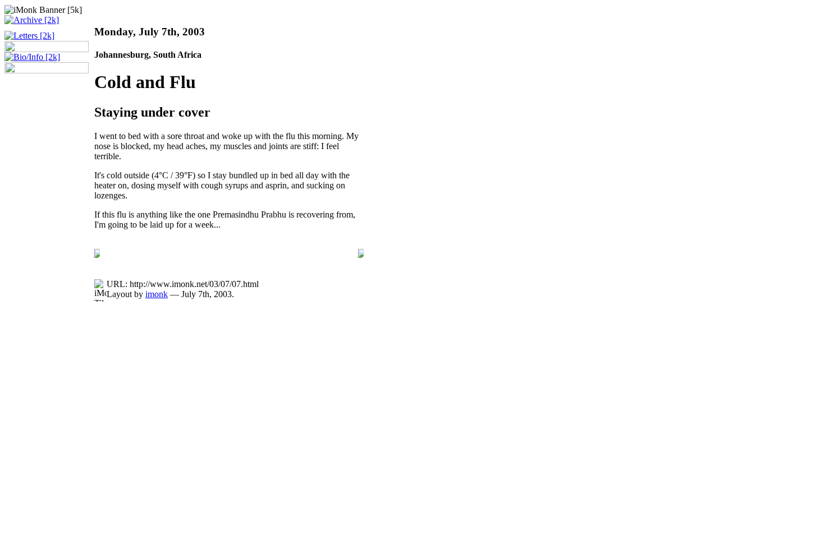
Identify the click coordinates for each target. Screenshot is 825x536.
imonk (156, 294)
